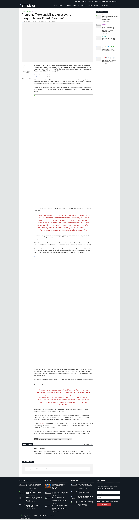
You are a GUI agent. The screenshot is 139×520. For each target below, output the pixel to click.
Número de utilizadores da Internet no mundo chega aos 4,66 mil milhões (33, 505)
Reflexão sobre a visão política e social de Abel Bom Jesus (60, 493)
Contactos (108, 1)
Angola (104, 57)
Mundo (83, 5)
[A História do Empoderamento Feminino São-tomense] (74, 492)
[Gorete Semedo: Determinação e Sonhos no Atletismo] (74, 497)
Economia (68, 5)
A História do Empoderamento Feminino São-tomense (85, 491)
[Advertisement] (106, 89)
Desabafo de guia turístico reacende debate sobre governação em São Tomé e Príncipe (108, 50)
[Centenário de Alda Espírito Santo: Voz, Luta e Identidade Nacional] (98, 38)
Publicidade (114, 1)
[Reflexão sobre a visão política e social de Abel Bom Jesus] (48, 494)
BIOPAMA (42, 423)
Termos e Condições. (112, 501)
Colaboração (102, 1)
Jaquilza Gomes (52, 21)
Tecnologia (105, 5)
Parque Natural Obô (52, 439)
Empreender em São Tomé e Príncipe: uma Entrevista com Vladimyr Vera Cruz (85, 486)
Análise (104, 46)
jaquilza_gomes (27, 72)
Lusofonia (108, 57)
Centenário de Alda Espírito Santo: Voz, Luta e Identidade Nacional (109, 40)
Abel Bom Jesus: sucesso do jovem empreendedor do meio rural (33, 492)
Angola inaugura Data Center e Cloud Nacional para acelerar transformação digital (109, 60)
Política (61, 5)
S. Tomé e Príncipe (26, 11)
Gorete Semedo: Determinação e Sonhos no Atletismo (86, 497)
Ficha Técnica (95, 1)
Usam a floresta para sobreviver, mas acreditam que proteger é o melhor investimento (86, 503)
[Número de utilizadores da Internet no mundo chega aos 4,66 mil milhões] (22, 504)
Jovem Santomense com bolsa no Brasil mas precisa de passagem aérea (34, 486)
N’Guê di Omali (42, 439)
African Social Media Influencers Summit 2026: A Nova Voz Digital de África (110, 18)
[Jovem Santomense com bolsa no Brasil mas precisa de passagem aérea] (22, 486)
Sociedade (76, 5)
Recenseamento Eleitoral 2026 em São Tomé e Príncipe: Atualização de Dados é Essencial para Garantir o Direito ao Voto (109, 28)
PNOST (60, 439)
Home (55, 5)
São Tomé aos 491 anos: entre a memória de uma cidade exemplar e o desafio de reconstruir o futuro (60, 507)
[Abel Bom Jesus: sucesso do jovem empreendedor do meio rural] (22, 492)
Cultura (89, 5)
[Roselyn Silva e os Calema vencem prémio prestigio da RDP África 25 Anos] (22, 499)
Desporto (96, 5)
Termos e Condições (86, 1)
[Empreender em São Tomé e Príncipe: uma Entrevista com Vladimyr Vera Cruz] (74, 486)
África (103, 15)
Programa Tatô (67, 439)
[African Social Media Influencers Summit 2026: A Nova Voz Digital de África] (98, 16)
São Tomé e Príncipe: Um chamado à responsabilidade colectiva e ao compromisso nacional (59, 499)
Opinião (108, 46)
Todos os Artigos (88, 444)
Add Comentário (42, 21)
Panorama (112, 46)
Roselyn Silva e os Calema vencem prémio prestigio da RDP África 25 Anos (34, 499)
